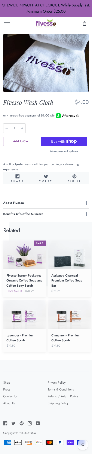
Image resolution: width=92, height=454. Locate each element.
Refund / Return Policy (63, 396)
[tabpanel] (46, 63)
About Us (9, 403)
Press (6, 389)
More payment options (64, 151)
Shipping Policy (58, 403)
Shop (6, 382)
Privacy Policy (56, 382)
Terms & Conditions (61, 389)
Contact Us (10, 396)
